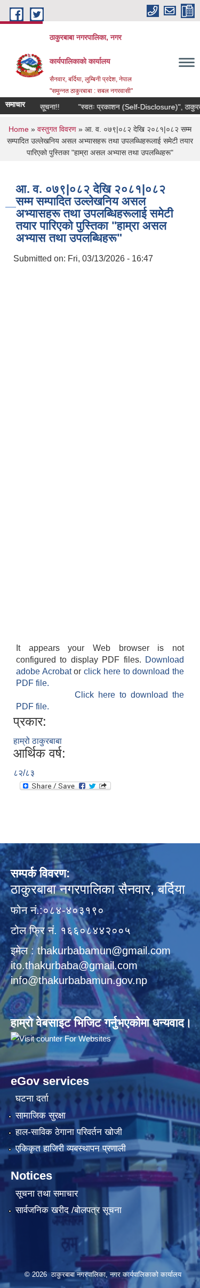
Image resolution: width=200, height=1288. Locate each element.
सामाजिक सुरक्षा (40, 1116)
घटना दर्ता (32, 1099)
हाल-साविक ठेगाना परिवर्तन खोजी (68, 1132)
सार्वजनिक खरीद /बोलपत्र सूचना (68, 1210)
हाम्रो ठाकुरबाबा (37, 740)
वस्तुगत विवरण (56, 129)
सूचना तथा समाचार (46, 1194)
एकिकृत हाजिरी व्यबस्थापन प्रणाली (70, 1148)
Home (19, 129)
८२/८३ (24, 772)
